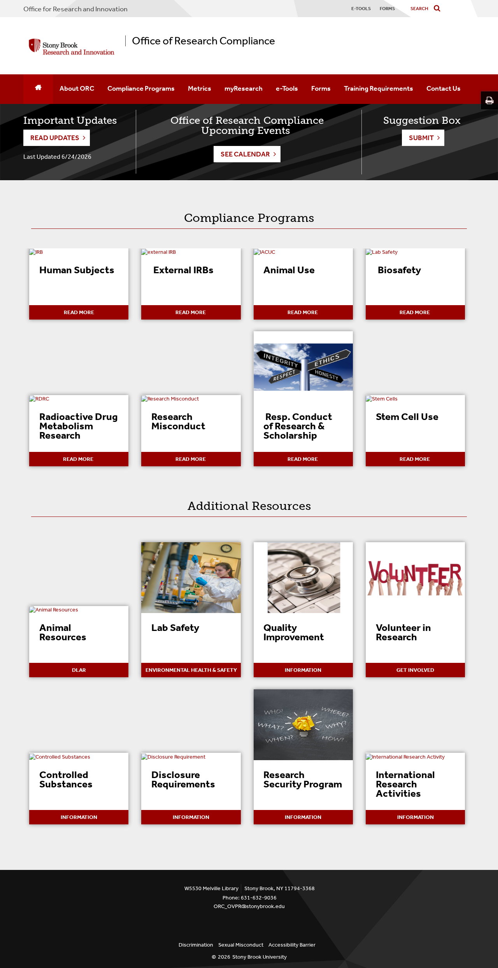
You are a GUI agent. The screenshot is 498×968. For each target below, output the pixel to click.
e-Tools (287, 88)
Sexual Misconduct (240, 945)
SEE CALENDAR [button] (245, 154)
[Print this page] (489, 100)
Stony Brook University (259, 957)
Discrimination (196, 945)
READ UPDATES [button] (54, 138)
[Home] (38, 89)
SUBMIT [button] (421, 138)
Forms (321, 88)
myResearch (243, 88)
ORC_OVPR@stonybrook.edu (249, 906)
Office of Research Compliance (203, 40)
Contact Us (443, 88)
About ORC (77, 88)
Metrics (199, 88)
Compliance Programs (141, 88)
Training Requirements (378, 88)
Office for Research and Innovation (75, 9)
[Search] (439, 8)
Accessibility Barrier (292, 945)
